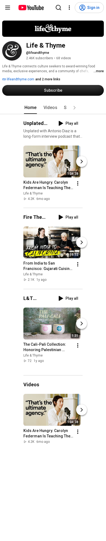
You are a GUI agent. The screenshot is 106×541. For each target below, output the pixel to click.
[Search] (58, 7)
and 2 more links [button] (47, 79)
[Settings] (69, 7)
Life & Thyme (33, 193)
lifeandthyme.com (20, 79)
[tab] (30, 107)
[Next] (81, 161)
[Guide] (7, 7)
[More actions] (77, 183)
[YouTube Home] (31, 7)
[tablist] (53, 107)
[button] (74, 107)
